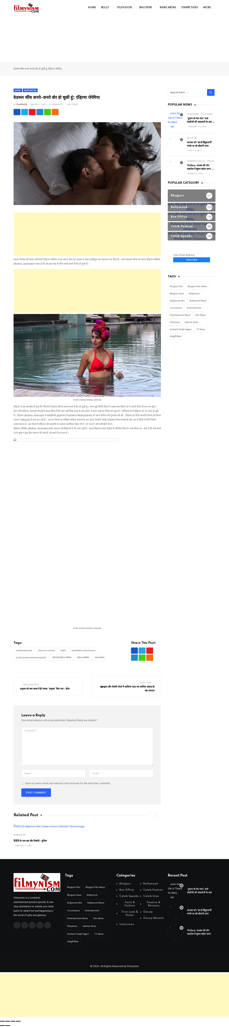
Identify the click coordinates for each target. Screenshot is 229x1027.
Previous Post (31, 685)
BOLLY (105, 7)
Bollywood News (197, 300)
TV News (200, 329)
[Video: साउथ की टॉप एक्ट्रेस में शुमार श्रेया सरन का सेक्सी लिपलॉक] (175, 167)
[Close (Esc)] (18, 1021)
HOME (92, 7)
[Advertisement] (114, 38)
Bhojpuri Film (176, 286)
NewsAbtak (20, 835)
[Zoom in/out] (2, 1021)
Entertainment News (180, 315)
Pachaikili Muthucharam (83, 650)
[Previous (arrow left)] (2, 1025)
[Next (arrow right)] (7, 1025)
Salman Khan (191, 322)
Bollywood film (177, 300)
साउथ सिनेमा (100, 657)
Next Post (145, 683)
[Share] (13, 1021)
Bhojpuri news (177, 293)
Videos (210, 161)
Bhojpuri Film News (197, 286)
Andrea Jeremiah (24, 650)
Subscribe (191, 259)
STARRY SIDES (189, 7)
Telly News (207, 114)
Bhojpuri (192, 138)
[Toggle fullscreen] (7, 1021)
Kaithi (63, 650)
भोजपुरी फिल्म (175, 336)
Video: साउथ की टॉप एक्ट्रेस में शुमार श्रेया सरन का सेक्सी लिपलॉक (200, 169)
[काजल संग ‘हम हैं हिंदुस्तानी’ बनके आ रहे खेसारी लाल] (175, 144)
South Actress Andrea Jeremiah (31, 657)
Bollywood (194, 293)
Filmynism (175, 322)
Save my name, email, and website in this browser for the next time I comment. (68, 783)
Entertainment (194, 307)
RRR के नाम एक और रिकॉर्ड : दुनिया (30, 840)
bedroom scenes (46, 650)
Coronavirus (176, 307)
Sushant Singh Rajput (180, 329)
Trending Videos (196, 161)
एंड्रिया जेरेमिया (83, 657)
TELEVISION (124, 7)
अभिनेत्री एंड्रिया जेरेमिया (61, 657)
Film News (200, 315)
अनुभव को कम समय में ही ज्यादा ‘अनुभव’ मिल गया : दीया (45, 688)
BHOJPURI (145, 7)
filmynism (22, 104)
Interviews (193, 114)
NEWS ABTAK (168, 7)
